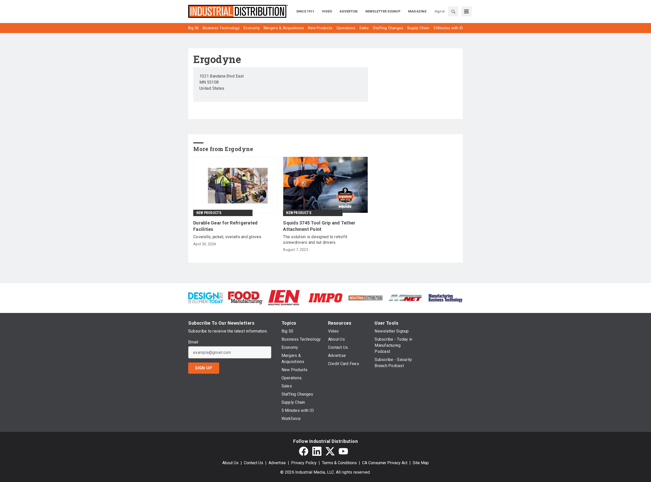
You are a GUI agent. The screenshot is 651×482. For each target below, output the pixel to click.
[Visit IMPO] (325, 297)
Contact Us (253, 462)
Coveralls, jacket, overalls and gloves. (227, 236)
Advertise (277, 462)
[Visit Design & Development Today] (205, 297)
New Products (208, 213)
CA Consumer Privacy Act (384, 462)
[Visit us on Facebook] (303, 451)
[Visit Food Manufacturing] (245, 297)
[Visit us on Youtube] (343, 451)
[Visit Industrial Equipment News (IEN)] (284, 297)
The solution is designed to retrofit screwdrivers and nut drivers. (315, 239)
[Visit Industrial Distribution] (365, 297)
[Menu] (466, 11)
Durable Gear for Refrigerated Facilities (225, 226)
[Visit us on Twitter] (330, 451)
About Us (230, 462)
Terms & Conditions (339, 462)
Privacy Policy (304, 462)
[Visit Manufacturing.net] (405, 297)
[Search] (453, 11)
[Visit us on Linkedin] (316, 451)
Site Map (421, 462)
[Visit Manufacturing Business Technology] (445, 297)
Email (193, 342)
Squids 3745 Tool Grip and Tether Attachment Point (319, 226)
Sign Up (203, 368)
